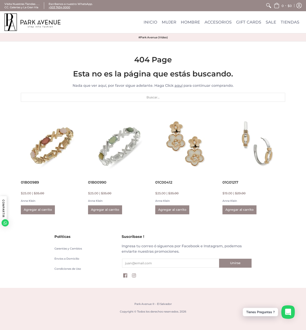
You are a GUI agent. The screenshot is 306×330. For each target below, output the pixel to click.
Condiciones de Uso (67, 268)
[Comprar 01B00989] (52, 144)
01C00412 (163, 182)
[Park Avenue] (32, 22)
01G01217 (230, 182)
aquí (179, 85)
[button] (283, 5)
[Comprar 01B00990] (119, 144)
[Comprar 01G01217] (253, 144)
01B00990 (97, 182)
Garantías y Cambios (68, 248)
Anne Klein (28, 200)
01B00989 (30, 182)
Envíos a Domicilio (66, 258)
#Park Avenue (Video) (153, 37)
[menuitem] (269, 5)
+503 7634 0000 (59, 7)
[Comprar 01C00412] (186, 144)
